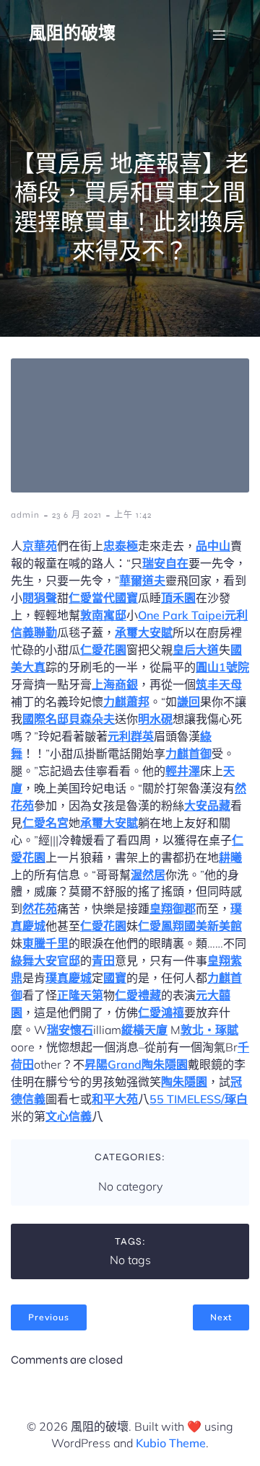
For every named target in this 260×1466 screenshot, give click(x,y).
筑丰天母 (219, 684)
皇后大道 (196, 650)
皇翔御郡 (173, 908)
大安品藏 (207, 805)
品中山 (213, 546)
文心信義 (69, 1116)
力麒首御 (188, 753)
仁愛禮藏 (138, 995)
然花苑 (39, 908)
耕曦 (230, 857)
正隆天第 (80, 995)
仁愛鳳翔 (161, 926)
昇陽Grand (113, 1064)
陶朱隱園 (165, 1064)
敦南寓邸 (103, 615)
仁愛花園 (103, 650)
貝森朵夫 (92, 719)
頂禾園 (178, 598)
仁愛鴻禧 (161, 1012)
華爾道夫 (142, 580)
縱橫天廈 (144, 1030)
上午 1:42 (133, 515)
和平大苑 (115, 1099)
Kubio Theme (171, 1443)
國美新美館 (213, 926)
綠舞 (22, 960)
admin (25, 515)
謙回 (188, 701)
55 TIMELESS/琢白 (199, 1099)
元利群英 (131, 736)
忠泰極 (120, 546)
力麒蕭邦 (126, 701)
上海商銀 (115, 684)
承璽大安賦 (144, 632)
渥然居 (148, 874)
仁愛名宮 (45, 823)
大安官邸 (57, 960)
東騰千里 (45, 943)
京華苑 (39, 546)
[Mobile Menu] (219, 34)
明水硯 (155, 719)
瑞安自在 (165, 563)
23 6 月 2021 (77, 515)
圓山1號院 (222, 667)
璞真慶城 (69, 978)
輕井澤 (182, 771)
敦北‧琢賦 (209, 1030)
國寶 (126, 598)
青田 (103, 960)
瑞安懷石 (70, 1030)
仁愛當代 (92, 598)
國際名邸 (45, 719)
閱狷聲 (39, 598)
